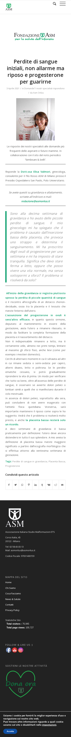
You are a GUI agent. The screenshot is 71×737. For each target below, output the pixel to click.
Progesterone (12, 465)
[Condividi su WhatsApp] (22, 485)
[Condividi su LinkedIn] (35, 485)
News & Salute (13, 599)
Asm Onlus (38, 92)
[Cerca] (52, 3)
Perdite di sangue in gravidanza (29, 461)
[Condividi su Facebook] (9, 485)
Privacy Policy (12, 610)
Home (8, 582)
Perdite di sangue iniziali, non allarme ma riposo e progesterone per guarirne (35, 71)
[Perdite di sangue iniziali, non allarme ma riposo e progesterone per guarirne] (35, 38)
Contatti (9, 604)
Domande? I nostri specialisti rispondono (44, 88)
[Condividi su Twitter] (15, 485)
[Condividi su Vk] (49, 485)
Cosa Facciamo (13, 593)
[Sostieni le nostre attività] (20, 698)
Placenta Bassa (57, 461)
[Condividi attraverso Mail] (62, 485)
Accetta (10, 731)
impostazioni (49, 725)
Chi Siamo (10, 587)
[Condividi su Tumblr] (42, 485)
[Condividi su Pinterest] (29, 485)
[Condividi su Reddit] (55, 485)
